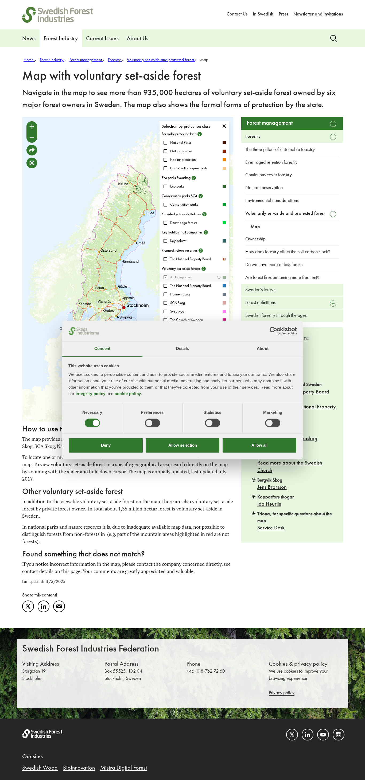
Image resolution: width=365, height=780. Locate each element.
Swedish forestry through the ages (275, 315)
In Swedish (263, 14)
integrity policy (91, 393)
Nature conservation (264, 187)
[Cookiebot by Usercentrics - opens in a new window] (273, 331)
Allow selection (182, 445)
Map (255, 226)
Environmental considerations (271, 200)
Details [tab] (182, 348)
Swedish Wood (40, 768)
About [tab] (263, 348)
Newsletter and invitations (318, 14)
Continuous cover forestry (268, 175)
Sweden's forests (260, 289)
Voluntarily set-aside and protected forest (285, 213)
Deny (106, 445)
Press (283, 14)
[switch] (152, 423)
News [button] (29, 39)
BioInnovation (79, 768)
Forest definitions (260, 302)
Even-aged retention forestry (271, 162)
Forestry (253, 136)
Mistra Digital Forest (123, 768)
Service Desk (271, 528)
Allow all (259, 445)
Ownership (255, 239)
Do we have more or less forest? (274, 264)
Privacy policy (281, 693)
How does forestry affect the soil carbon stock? (287, 251)
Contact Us (237, 14)
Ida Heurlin (269, 504)
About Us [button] (137, 39)
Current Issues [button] (102, 39)
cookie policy (128, 393)
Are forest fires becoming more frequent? (282, 277)
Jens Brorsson (272, 487)
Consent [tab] (102, 348)
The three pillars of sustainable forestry (280, 149)
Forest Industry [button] (61, 39)
